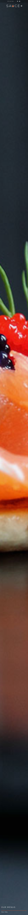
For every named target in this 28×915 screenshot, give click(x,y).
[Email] (20, 1)
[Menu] (21, 6)
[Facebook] (17, 1)
